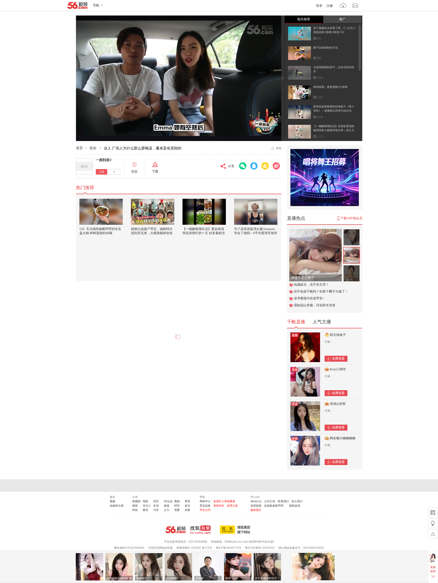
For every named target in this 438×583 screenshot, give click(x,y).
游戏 (166, 505)
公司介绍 (269, 501)
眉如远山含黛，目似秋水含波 (314, 305)
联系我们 (283, 501)
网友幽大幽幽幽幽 (342, 438)
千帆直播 (296, 321)
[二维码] (433, 512)
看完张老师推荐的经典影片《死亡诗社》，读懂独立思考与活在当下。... (333, 110)
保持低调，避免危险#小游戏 (330, 87)
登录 (319, 6)
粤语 (187, 501)
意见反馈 (205, 505)
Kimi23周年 (338, 369)
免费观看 (338, 358)
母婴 (177, 510)
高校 (177, 501)
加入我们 (297, 501)
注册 (329, 6)
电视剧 (136, 501)
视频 (112, 501)
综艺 (156, 501)
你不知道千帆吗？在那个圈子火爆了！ (321, 291)
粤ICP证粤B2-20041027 (260, 547)
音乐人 (147, 505)
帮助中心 (205, 501)
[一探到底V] (84, 166)
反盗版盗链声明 (273, 505)
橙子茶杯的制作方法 (325, 47)
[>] (343, 6)
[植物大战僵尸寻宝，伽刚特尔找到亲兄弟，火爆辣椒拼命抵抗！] (152, 212)
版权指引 (255, 510)
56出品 (168, 501)
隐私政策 (294, 505)
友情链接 (255, 505)
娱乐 (187, 505)
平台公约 (205, 510)
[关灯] (433, 523)
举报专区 (218, 505)
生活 (156, 505)
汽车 (156, 510)
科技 (135, 510)
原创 (93, 148)
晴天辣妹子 (338, 335)
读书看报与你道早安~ (309, 298)
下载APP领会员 (351, 218)
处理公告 (232, 505)
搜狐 (236, 529)
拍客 (187, 510)
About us (255, 501)
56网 (175, 529)
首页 (79, 148)
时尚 (177, 505)
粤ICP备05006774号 (228, 547)
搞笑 (135, 505)
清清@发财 (338, 403)
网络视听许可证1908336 (129, 547)
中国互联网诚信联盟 (160, 547)
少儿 (166, 510)
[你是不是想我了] (315, 231)
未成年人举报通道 (224, 501)
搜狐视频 (202, 529)
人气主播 (322, 321)
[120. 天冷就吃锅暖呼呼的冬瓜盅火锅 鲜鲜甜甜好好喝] (101, 212)
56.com (77, 6)
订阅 (101, 171)
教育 (145, 510)
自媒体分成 (116, 505)
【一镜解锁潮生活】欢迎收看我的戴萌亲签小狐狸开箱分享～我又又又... (333, 130)
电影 (145, 501)
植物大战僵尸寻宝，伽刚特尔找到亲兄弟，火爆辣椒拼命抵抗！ (151, 233)
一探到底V (104, 160)
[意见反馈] (433, 534)
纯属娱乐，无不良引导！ (311, 284)
